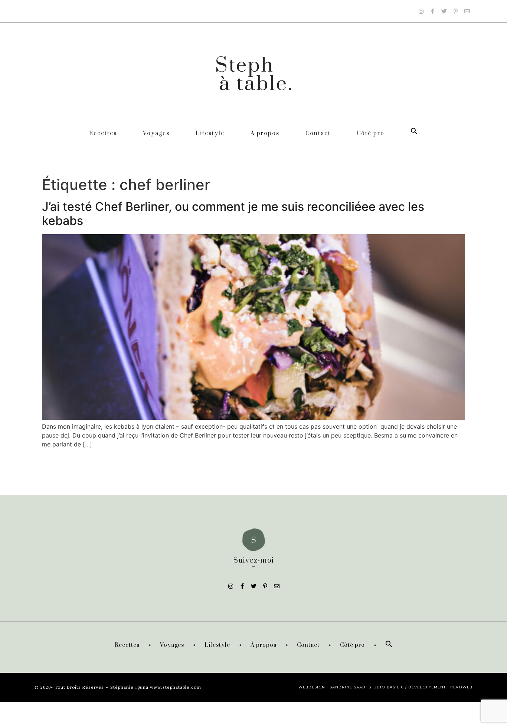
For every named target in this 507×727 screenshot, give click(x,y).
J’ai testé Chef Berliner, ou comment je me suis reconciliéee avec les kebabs (233, 213)
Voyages (156, 133)
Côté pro (371, 133)
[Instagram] (420, 11)
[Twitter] (443, 11)
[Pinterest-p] (455, 11)
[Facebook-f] (432, 11)
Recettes (103, 133)
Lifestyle (210, 133)
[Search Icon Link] (414, 133)
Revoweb (461, 687)
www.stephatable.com (175, 687)
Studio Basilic (386, 687)
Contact (318, 133)
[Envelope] (466, 11)
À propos (265, 133)
